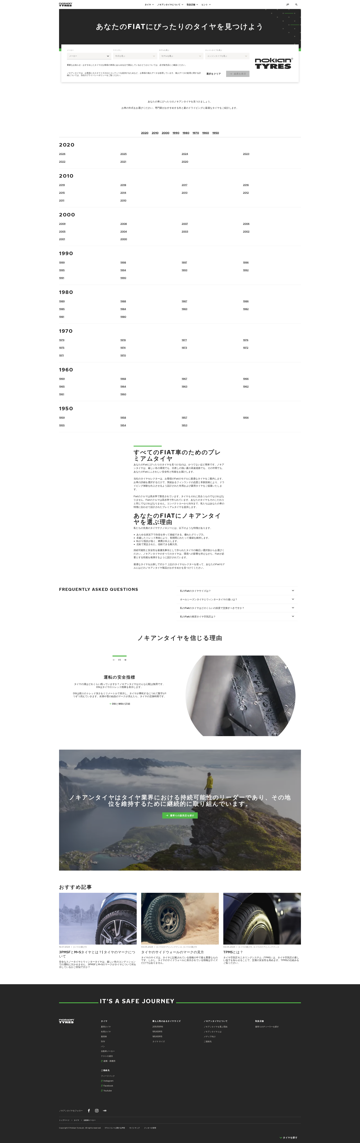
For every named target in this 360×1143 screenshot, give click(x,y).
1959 (62, 417)
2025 (123, 153)
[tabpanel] (158, 63)
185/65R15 (157, 1036)
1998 (123, 262)
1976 (245, 340)
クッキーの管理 (150, 1128)
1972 (245, 347)
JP (287, 4)
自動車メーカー (108, 1051)
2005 (62, 231)
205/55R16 (157, 1026)
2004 (123, 231)
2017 (184, 184)
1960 (205, 132)
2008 (123, 223)
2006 (246, 223)
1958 (123, 417)
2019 (62, 184)
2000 (165, 132)
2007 (185, 223)
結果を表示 (240, 73)
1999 (62, 262)
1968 (123, 378)
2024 (185, 153)
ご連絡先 (208, 1041)
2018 (123, 184)
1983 (184, 308)
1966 (246, 378)
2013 (184, 192)
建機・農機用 (109, 1061)
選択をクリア (213, 73)
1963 (184, 386)
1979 (61, 340)
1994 (123, 270)
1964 (123, 386)
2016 (246, 184)
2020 (144, 132)
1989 (62, 301)
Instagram (108, 1081)
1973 (184, 347)
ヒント (205, 4)
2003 (185, 231)
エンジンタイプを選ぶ (213, 50)
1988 (123, 301)
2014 (123, 192)
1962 (246, 386)
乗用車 (104, 1036)
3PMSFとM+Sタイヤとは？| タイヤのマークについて (97, 954)
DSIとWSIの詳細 (121, 703)
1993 (184, 270)
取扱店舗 (191, 4)
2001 (62, 239)
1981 (61, 316)
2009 (62, 223)
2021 (123, 161)
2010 (155, 132)
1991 (61, 277)
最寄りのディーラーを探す (267, 1026)
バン (103, 1046)
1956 (246, 417)
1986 (246, 301)
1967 (184, 378)
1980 (186, 132)
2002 (246, 231)
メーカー (70, 50)
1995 (62, 270)
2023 (246, 153)
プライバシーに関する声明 (114, 1128)
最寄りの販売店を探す (182, 815)
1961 (61, 394)
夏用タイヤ (106, 1026)
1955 (62, 425)
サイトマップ (134, 1128)
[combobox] (89, 56)
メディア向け (210, 1036)
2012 (246, 192)
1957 (184, 417)
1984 (123, 308)
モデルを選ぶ (164, 50)
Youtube (108, 1090)
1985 (62, 308)
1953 (184, 425)
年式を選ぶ (117, 50)
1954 (123, 425)
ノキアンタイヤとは (212, 1031)
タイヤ (148, 4)
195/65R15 (157, 1031)
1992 (246, 270)
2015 (62, 192)
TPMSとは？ (233, 952)
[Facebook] (89, 1111)
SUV (103, 1041)
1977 (184, 340)
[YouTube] (105, 1111)
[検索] (296, 4)
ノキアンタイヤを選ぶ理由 (215, 1026)
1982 (246, 308)
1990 (176, 132)
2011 (61, 200)
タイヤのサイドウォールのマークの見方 (172, 952)
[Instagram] (97, 1111)
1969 (62, 378)
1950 (215, 132)
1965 (62, 386)
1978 (123, 340)
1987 (184, 301)
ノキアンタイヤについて (168, 4)
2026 (62, 153)
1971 (61, 355)
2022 (62, 161)
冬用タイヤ (106, 1031)
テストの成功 (107, 1056)
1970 (196, 132)
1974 (123, 347)
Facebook (108, 1085)
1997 (184, 262)
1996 (246, 262)
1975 (61, 347)
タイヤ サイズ (158, 1041)
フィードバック (108, 1076)
